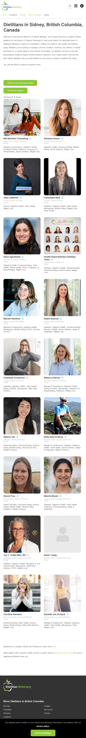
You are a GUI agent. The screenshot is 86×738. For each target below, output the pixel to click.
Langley (47, 706)
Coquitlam (7, 709)
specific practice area (64, 653)
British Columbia (34, 15)
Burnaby (6, 706)
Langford (7, 717)
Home (4, 15)
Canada (23, 15)
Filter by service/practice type (20, 83)
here (54, 646)
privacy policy (43, 726)
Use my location (16, 90)
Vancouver (48, 709)
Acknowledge (43, 732)
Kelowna (6, 713)
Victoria (47, 713)
